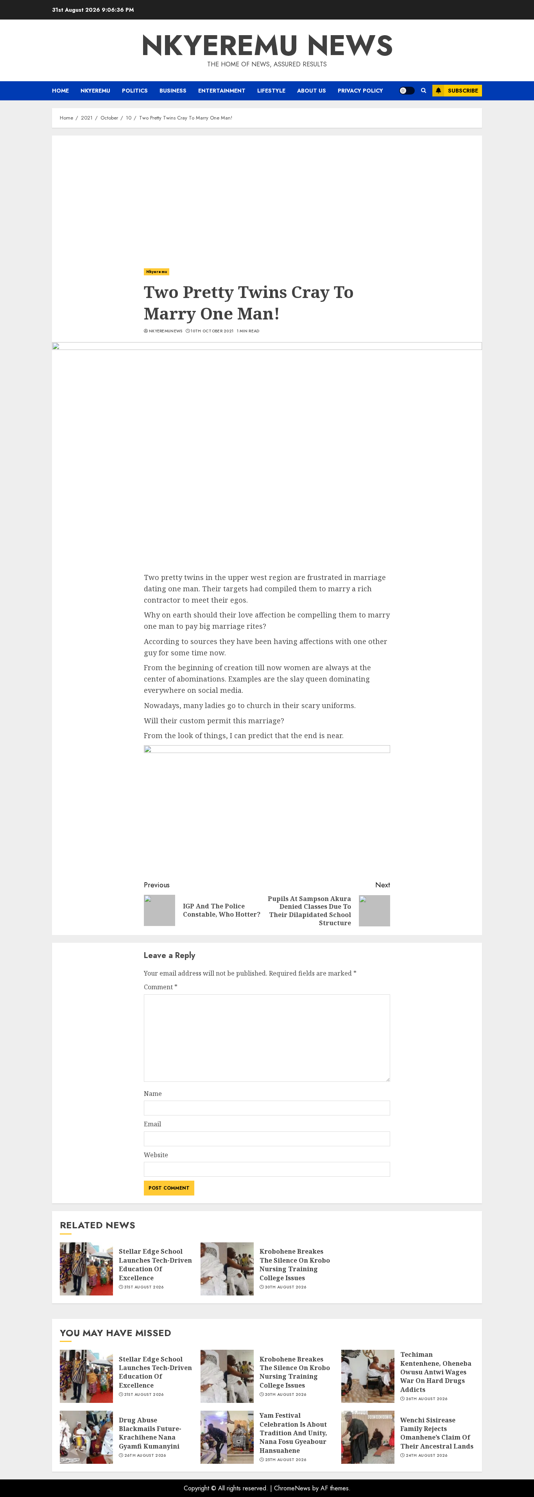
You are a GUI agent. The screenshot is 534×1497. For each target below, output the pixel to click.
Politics (135, 91)
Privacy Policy (360, 91)
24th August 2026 (427, 1455)
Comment (160, 987)
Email (152, 1124)
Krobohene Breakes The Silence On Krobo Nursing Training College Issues (295, 1264)
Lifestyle (271, 91)
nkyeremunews (166, 331)
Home (60, 91)
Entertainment (221, 91)
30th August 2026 (285, 1287)
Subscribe (463, 91)
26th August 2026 (427, 1399)
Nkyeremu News (267, 45)
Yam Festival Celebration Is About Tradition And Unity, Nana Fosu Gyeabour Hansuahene (293, 1433)
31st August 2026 (144, 1287)
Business (172, 91)
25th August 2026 (285, 1460)
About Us (311, 91)
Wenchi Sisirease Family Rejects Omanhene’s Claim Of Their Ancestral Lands (436, 1433)
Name (153, 1093)
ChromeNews (292, 1488)
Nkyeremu (95, 91)
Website (156, 1155)
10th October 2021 (212, 331)
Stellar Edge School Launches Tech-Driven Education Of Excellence (155, 1264)
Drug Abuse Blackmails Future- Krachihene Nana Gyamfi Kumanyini (150, 1433)
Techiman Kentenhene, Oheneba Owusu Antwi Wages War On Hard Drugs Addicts (435, 1372)
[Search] (423, 90)
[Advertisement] (267, 194)
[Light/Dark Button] (407, 91)
